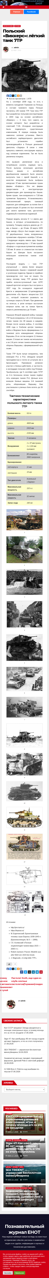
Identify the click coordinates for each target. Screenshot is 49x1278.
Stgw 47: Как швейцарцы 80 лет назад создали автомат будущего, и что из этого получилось (23, 1147)
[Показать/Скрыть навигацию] (26, 7)
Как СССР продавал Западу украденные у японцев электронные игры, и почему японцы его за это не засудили (24, 1030)
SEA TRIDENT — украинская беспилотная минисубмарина (23, 1172)
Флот (21, 1167)
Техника (9, 1113)
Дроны (8, 1167)
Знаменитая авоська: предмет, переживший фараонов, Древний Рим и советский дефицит (24, 1195)
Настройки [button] (7, 1273)
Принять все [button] (19, 1273)
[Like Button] (9, 964)
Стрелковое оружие (20, 1140)
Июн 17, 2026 (13, 1132)
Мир (30, 1188)
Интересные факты (12, 1188)
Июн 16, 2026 (13, 1179)
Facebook (31, 12)
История (24, 1188)
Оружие (17, 26)
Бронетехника (8, 26)
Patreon (16, 12)
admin (16, 48)
